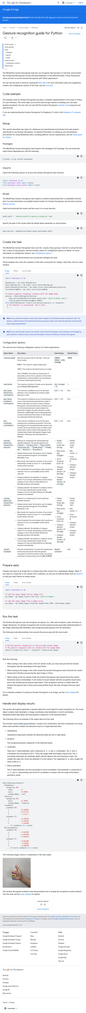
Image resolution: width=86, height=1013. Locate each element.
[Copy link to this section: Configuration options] (27, 343)
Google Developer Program (12, 936)
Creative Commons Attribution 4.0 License (63, 916)
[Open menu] (3, 2)
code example (70, 692)
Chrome (61, 940)
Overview (49, 85)
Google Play (62, 957)
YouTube (33, 954)
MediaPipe (34, 28)
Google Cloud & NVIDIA (10, 950)
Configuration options (43, 253)
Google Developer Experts (12, 943)
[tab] (7, 270)
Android (61, 936)
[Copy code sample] (81, 156)
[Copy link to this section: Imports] (13, 168)
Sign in (80, 3)
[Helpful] (78, 27)
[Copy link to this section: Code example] (22, 94)
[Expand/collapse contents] (15, 44)
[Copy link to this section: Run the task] (20, 616)
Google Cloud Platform (11, 986)
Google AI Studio (64, 947)
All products (7, 993)
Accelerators (7, 947)
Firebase (61, 943)
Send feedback (75, 34)
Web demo (42, 83)
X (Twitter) (34, 950)
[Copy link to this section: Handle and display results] (37, 703)
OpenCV (79, 574)
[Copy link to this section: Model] (11, 194)
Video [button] (16, 271)
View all (61, 961)
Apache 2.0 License (33, 919)
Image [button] (7, 271)
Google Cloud (63, 954)
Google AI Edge (11, 9)
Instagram (34, 943)
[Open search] (58, 2)
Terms (5, 1002)
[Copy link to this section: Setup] (12, 123)
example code (63, 105)
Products (12, 28)
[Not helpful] (81, 27)
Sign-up (52, 17)
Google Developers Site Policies (63, 919)
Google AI (6, 990)
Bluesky (33, 940)
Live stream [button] (26, 271)
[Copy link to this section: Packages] (15, 144)
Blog (32, 936)
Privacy (12, 1002)
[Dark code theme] (78, 156)
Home (5, 28)
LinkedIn (33, 947)
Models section (9, 204)
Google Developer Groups (11, 940)
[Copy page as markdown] (12, 38)
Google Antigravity (64, 950)
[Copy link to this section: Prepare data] (21, 565)
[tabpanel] (43, 293)
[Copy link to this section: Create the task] (24, 242)
